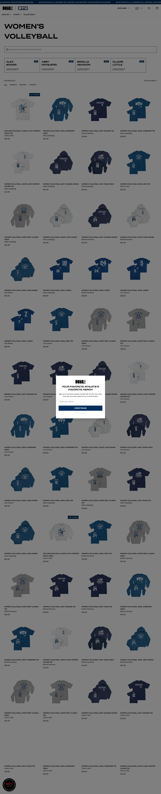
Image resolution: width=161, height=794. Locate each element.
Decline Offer (80, 413)
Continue (80, 408)
